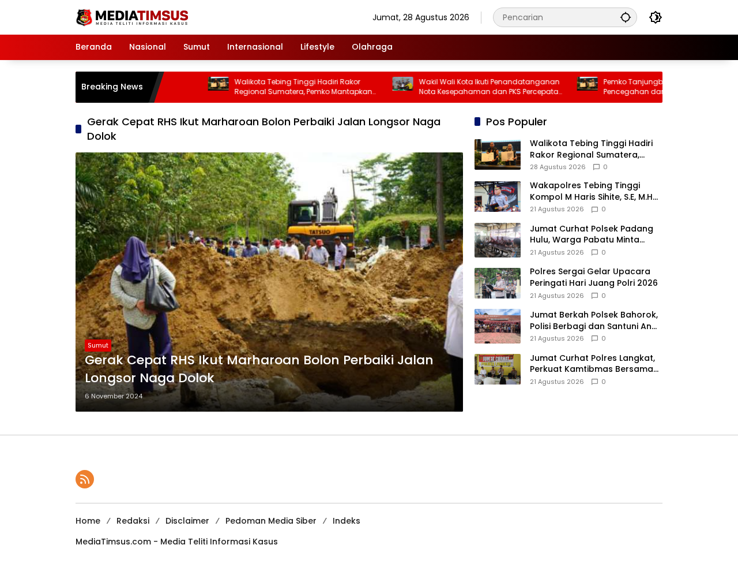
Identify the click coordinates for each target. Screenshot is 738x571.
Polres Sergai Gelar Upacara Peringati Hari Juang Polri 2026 (594, 278)
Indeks (346, 521)
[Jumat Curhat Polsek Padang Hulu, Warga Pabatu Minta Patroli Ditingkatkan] (498, 240)
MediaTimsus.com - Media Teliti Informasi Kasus (177, 541)
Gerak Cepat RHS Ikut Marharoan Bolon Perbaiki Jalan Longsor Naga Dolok (259, 369)
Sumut (98, 345)
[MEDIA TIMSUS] (133, 17)
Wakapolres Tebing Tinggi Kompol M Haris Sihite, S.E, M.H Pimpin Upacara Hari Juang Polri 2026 (591, 191)
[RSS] (85, 479)
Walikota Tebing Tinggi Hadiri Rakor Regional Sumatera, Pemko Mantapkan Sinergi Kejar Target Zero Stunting (285, 87)
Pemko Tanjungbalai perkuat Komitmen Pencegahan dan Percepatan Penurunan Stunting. (657, 87)
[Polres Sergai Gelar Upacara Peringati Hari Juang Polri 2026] (498, 283)
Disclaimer (187, 521)
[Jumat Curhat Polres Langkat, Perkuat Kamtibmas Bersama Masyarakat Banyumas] (498, 369)
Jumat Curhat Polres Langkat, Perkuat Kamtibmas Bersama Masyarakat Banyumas (592, 364)
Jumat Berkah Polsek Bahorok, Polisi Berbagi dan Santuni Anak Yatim (596, 320)
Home (88, 521)
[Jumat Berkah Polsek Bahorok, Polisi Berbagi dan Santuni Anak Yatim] (498, 326)
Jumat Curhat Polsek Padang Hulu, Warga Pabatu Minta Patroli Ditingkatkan (591, 234)
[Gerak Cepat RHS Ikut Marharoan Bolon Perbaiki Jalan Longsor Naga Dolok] (269, 281)
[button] (625, 17)
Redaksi (132, 521)
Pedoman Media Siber (271, 521)
